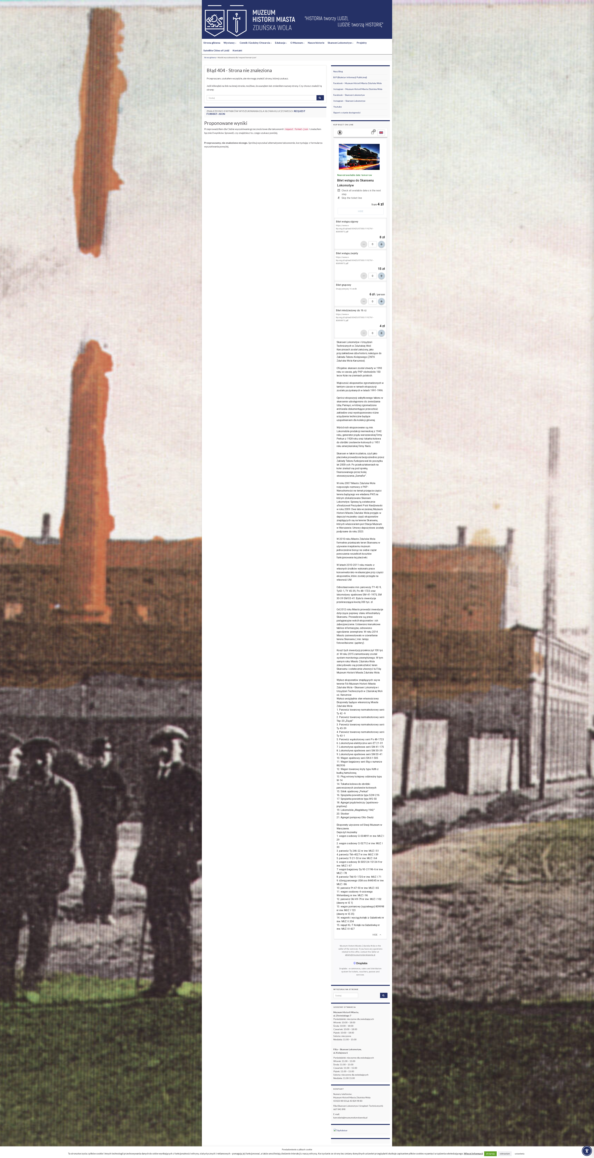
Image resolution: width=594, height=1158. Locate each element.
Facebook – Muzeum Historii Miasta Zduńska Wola (357, 83)
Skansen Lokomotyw (340, 42)
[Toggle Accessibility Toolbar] (587, 1151)
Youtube (337, 106)
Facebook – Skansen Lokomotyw (349, 95)
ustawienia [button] (519, 1153)
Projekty (362, 42)
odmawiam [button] (505, 1153)
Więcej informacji (473, 1153)
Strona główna (211, 42)
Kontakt (237, 50)
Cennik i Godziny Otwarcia (255, 42)
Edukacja (280, 42)
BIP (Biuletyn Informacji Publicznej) (350, 77)
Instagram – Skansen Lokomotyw (349, 100)
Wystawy (229, 42)
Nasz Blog (338, 71)
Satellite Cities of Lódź (216, 50)
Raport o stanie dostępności (346, 112)
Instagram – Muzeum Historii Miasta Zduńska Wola (357, 89)
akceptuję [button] (490, 1153)
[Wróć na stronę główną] (297, 21)
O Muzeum (296, 42)
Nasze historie (316, 42)
